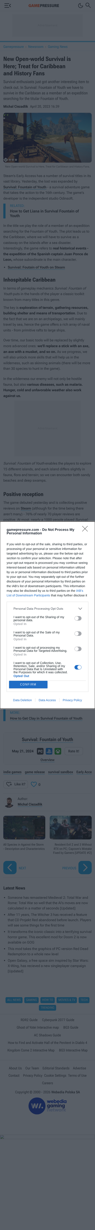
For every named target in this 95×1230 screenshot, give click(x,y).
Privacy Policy (72, 700)
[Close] (86, 530)
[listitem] (47, 608)
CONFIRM (28, 684)
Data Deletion (22, 700)
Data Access (47, 700)
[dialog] (47, 615)
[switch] (78, 618)
